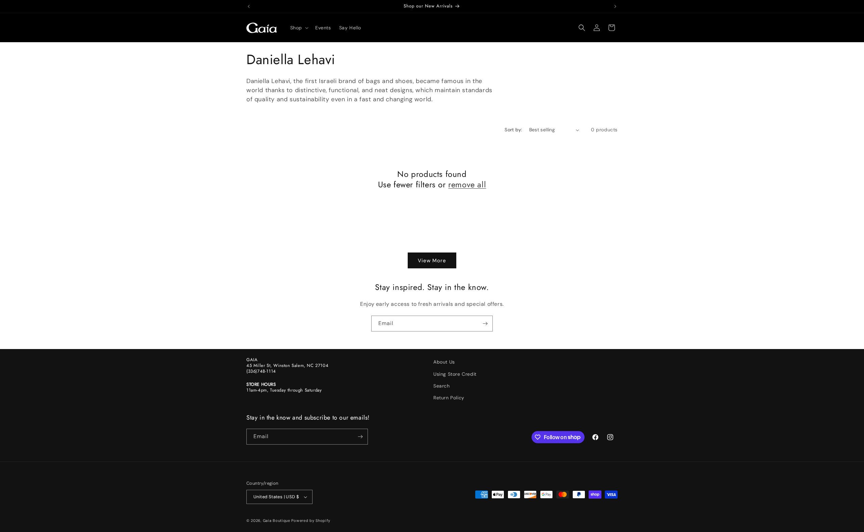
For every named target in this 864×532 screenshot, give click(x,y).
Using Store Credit (455, 374)
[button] (298, 28)
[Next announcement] (615, 6)
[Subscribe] (485, 323)
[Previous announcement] (248, 6)
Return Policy (448, 398)
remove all (467, 184)
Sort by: (513, 130)
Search (441, 386)
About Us (444, 362)
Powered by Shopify (310, 520)
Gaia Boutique (276, 520)
